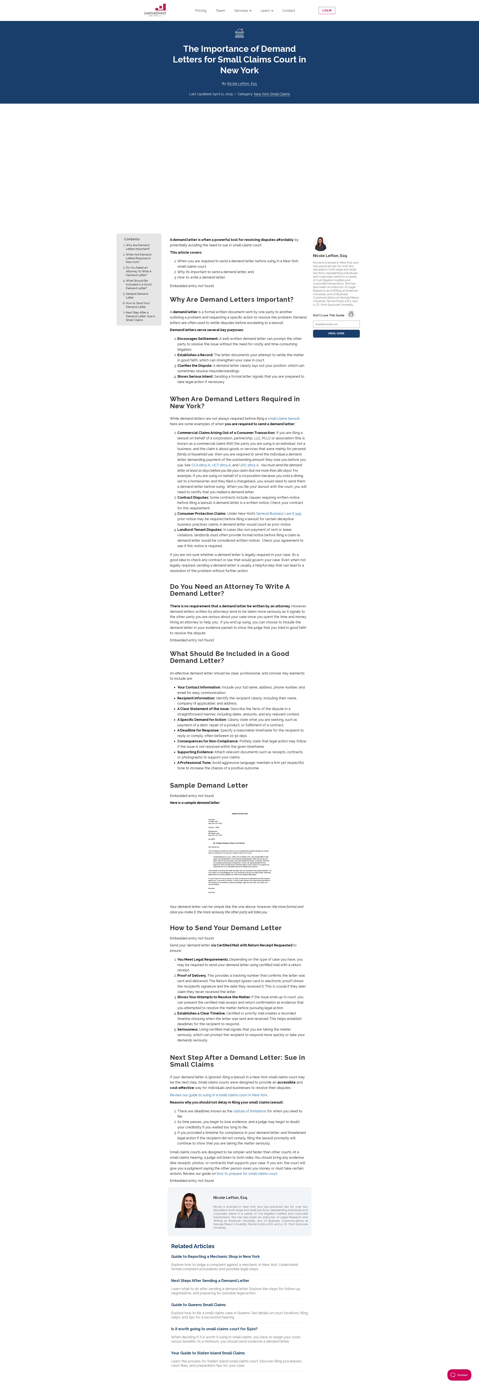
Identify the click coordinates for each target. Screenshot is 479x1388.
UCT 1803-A (221, 465)
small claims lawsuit (283, 418)
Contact (288, 10)
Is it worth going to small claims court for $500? (214, 1329)
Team (220, 10)
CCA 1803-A (201, 465)
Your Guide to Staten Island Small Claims (208, 1353)
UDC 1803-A (249, 465)
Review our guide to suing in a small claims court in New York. (219, 1095)
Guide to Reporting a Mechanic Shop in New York (215, 1256)
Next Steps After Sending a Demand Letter (210, 1280)
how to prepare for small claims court (247, 1174)
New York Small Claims (272, 94)
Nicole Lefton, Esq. (242, 83)
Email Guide (336, 333)
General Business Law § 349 (278, 513)
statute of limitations (249, 1111)
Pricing (200, 10)
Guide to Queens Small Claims (198, 1305)
